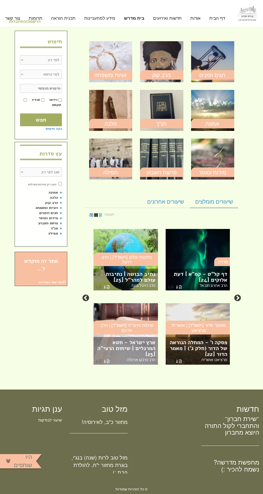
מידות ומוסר (212, 172)
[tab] (214, 201)
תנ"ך (161, 123)
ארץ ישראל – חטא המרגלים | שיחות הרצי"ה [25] (126, 350)
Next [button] (86, 298)
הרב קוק (161, 75)
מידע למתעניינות (99, 18)
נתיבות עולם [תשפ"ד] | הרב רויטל (126, 259)
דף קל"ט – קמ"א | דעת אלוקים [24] (200, 279)
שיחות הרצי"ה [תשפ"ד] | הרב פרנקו (126, 327)
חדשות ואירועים (167, 18)
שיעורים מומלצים (214, 201)
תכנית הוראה (63, 18)
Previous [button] (237, 298)
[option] (162, 298)
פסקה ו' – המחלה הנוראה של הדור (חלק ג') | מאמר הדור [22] (198, 350)
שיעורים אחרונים (165, 201)
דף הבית (217, 18)
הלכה (110, 123)
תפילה (110, 172)
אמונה (212, 123)
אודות (195, 18)
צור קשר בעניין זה (50, 282)
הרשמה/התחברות (25, 21)
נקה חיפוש (54, 128)
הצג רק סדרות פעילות (42, 184)
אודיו (36, 99)
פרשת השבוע (161, 172)
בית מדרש (134, 18)
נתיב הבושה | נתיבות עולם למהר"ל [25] (130, 279)
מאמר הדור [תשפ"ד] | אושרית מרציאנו (199, 327)
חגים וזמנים (212, 75)
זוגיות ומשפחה (110, 75)
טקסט (56, 104)
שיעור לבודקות (50, 420)
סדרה (223, 261)
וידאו (53, 99)
